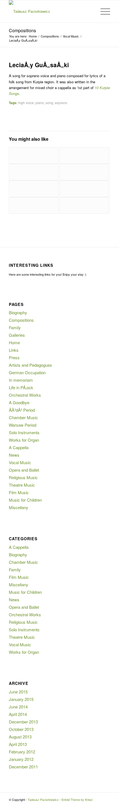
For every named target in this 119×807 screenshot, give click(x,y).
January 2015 (21, 699)
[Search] (89, 11)
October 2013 (21, 729)
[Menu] (102, 11)
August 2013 (20, 737)
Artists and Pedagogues (30, 365)
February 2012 (22, 752)
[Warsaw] (34, 188)
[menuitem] (89, 11)
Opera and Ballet (24, 470)
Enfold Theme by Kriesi (76, 799)
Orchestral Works (25, 395)
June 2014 (18, 707)
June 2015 (18, 692)
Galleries (17, 335)
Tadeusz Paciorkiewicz (43, 799)
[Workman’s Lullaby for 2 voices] (34, 205)
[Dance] (84, 172)
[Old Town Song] (84, 205)
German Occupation (27, 372)
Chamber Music (23, 417)
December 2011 (23, 767)
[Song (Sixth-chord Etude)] (84, 188)
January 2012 (21, 759)
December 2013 (23, 722)
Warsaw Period (22, 425)
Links (14, 350)
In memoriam (21, 380)
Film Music (19, 492)
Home (14, 342)
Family (15, 327)
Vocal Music (20, 462)
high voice (26, 102)
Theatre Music (22, 485)
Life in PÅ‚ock (21, 387)
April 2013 (18, 744)
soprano (61, 102)
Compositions (22, 30)
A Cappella (19, 447)
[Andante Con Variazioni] (34, 172)
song (49, 102)
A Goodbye (19, 402)
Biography (18, 312)
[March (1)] (84, 155)
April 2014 (18, 714)
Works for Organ (24, 440)
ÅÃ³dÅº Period (22, 410)
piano (39, 102)
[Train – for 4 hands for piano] (34, 155)
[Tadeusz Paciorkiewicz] (49, 11)
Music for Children (25, 500)
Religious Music (23, 477)
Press (14, 357)
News (14, 455)
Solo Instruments (24, 432)
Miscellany (18, 507)
